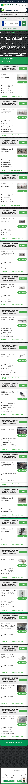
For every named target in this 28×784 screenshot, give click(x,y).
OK (24, 23)
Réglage (21, 781)
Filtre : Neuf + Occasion (14, 62)
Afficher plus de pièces (14, 743)
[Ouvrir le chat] (24, 780)
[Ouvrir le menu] (25, 5)
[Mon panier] (22, 5)
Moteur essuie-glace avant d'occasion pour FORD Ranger (10, 68)
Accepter (9, 781)
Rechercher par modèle (9, 28)
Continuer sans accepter (18, 770)
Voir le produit (23, 82)
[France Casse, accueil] (9, 5)
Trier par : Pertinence (14, 58)
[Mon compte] (20, 5)
